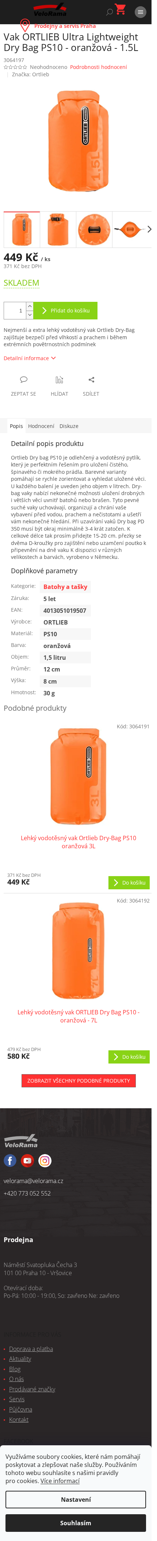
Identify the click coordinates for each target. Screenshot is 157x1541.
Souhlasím (75, 1523)
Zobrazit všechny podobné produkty (78, 1080)
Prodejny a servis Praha (65, 25)
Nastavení (76, 1500)
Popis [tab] (16, 425)
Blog (14, 1369)
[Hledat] (109, 12)
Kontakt (18, 1420)
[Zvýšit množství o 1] (29, 306)
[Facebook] (10, 1164)
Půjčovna (20, 1409)
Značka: (30, 74)
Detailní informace (26, 358)
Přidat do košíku (70, 310)
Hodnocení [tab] (41, 425)
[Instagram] (27, 1164)
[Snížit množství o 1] (29, 315)
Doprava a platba (31, 1349)
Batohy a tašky (65, 587)
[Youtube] (44, 1164)
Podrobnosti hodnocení (98, 66)
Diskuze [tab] (69, 425)
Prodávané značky (32, 1389)
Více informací (60, 1481)
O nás (16, 1379)
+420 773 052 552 (27, 1193)
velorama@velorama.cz (33, 1181)
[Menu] (140, 12)
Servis (16, 1399)
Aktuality (20, 1359)
